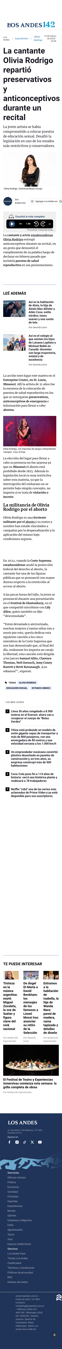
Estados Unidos (41, 688)
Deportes (12, 1201)
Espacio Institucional (19, 1244)
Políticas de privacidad (20, 1272)
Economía (13, 1187)
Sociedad (12, 1191)
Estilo (10, 1225)
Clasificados (14, 1263)
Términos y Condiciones (20, 1267)
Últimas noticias (16, 1177)
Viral (10, 1239)
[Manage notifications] (54, 1334)
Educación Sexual (16, 688)
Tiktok (25, 1142)
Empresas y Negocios (19, 1220)
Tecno (10, 1234)
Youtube (40, 1142)
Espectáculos (21, 38)
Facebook (9, 1142)
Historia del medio (17, 1282)
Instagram (17, 1142)
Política (11, 1182)
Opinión (11, 1215)
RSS (9, 1277)
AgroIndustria (15, 1229)
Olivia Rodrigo (27, 682)
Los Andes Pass (16, 1253)
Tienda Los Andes (17, 1258)
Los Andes (6, 38)
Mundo (11, 1210)
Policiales (12, 1196)
